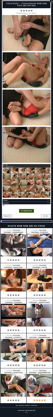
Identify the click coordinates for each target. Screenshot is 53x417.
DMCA (26, 412)
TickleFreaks (16, 230)
